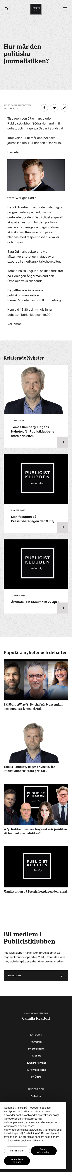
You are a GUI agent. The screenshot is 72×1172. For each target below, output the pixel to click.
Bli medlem (14, 976)
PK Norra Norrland (36, 1070)
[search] (6, 9)
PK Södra (36, 1056)
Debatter (36, 1096)
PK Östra (36, 1077)
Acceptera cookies (17, 1160)
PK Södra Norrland (36, 1063)
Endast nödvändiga (43, 1150)
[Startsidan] (36, 9)
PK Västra (36, 1042)
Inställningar (17, 1151)
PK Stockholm (36, 1049)
